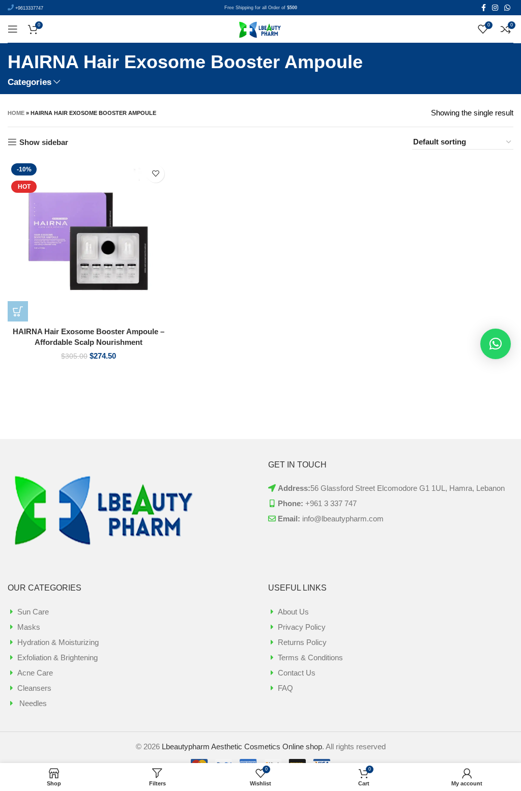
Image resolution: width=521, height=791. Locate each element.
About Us (293, 611)
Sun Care (33, 611)
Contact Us (296, 672)
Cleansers (34, 688)
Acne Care (35, 672)
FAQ (285, 688)
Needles (32, 703)
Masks (28, 627)
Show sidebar (43, 142)
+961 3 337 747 (331, 503)
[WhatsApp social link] (507, 7)
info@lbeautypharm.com (343, 518)
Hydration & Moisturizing (58, 642)
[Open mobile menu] (13, 29)
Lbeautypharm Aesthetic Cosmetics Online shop (242, 746)
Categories (29, 82)
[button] (495, 344)
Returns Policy (302, 642)
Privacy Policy (302, 627)
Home (16, 113)
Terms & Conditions (310, 657)
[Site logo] (260, 28)
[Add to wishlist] (155, 174)
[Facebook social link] (483, 7)
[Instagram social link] (495, 7)
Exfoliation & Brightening (57, 657)
